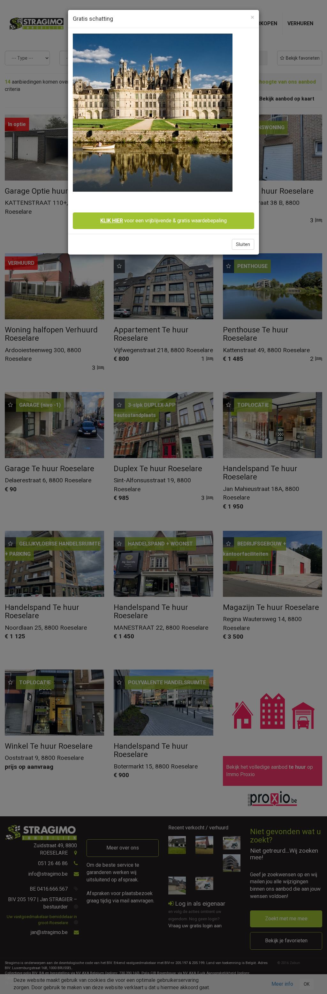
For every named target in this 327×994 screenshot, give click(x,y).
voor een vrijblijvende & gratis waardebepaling (163, 221)
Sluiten (243, 244)
